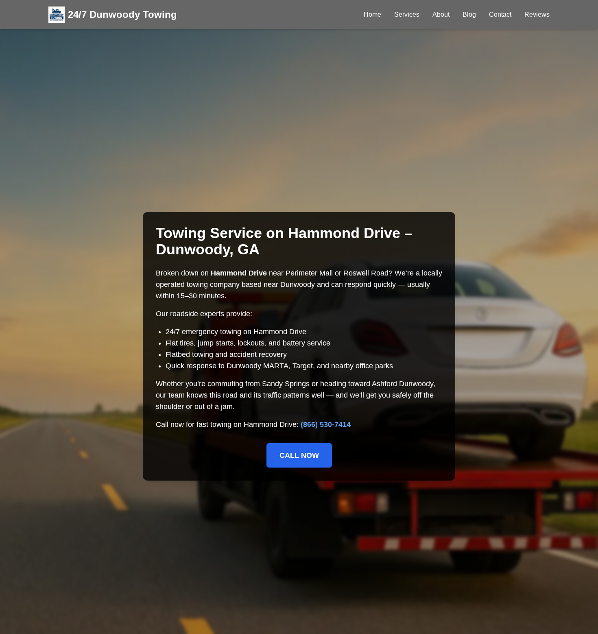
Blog (469, 14)
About (441, 14)
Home (372, 14)
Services (406, 14)
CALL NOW (299, 455)
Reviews (537, 14)
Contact (500, 14)
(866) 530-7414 (326, 424)
